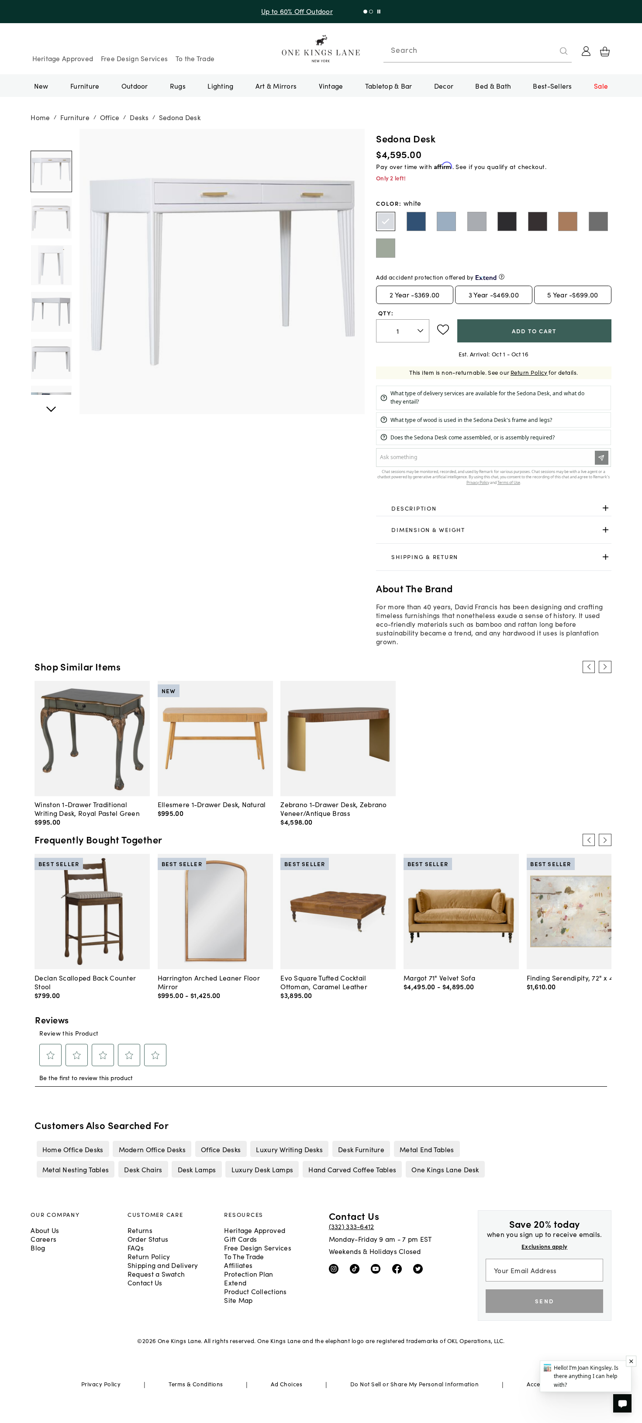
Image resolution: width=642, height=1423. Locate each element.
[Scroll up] (51, 404)
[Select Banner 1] (371, 12)
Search (404, 49)
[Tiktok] (356, 1268)
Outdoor (134, 85)
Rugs (178, 85)
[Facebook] (399, 1268)
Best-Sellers (552, 85)
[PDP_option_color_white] (385, 221)
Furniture (84, 85)
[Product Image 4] (51, 359)
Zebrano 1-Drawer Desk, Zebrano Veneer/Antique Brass (333, 808)
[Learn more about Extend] (501, 277)
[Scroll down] (51, 138)
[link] (493, 508)
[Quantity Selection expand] (421, 330)
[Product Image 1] (51, 218)
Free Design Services (134, 58)
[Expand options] (605, 508)
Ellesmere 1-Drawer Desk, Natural (212, 804)
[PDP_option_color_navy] (416, 221)
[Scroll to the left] (589, 667)
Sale (601, 85)
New (41, 85)
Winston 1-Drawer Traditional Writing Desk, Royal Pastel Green (87, 808)
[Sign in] (586, 51)
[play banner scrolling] (379, 12)
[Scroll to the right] (605, 667)
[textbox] (402, 330)
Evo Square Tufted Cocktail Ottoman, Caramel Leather (323, 982)
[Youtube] (377, 1268)
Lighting (220, 85)
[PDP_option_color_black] (507, 221)
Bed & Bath (493, 85)
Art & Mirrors (276, 85)
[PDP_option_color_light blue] (446, 221)
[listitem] (73, 1149)
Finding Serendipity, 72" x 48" (573, 977)
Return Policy (529, 372)
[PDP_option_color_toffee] (567, 221)
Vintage (331, 85)
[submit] (564, 51)
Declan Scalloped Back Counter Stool (85, 982)
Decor (443, 85)
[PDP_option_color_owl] (598, 221)
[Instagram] (335, 1268)
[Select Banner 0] (365, 12)
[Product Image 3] (51, 312)
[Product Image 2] (51, 265)
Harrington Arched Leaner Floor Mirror (209, 982)
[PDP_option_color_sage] (385, 248)
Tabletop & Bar (388, 85)
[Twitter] (420, 1268)
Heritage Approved (62, 58)
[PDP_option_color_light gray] (477, 221)
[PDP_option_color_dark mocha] (537, 221)
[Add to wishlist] (443, 329)
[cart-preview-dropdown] (605, 51)
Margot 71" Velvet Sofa (439, 977)
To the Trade (195, 58)
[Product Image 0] (51, 171)
